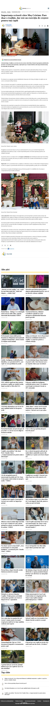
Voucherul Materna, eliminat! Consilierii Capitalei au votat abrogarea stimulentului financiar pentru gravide (36, 314)
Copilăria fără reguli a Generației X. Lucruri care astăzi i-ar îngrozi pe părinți (12, 501)
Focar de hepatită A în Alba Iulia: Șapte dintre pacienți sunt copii (36, 546)
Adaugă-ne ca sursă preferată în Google (12, 59)
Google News (12, 248)
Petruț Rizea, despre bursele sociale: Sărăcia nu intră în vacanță (12, 571)
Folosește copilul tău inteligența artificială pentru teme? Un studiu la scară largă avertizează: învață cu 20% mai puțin (37, 385)
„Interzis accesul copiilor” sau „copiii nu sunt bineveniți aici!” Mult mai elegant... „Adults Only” (12, 291)
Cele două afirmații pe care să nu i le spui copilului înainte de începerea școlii (12, 408)
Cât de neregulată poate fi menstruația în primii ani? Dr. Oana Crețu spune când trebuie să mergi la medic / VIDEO (12, 478)
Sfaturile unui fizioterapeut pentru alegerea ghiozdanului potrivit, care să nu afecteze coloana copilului (37, 291)
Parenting (8, 11)
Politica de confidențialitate (7, 701)
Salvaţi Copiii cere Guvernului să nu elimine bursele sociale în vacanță (37, 619)
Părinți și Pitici (3, 11)
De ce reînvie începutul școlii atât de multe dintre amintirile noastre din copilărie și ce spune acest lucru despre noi (37, 453)
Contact (39, 701)
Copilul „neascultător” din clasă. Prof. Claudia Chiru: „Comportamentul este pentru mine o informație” (12, 453)
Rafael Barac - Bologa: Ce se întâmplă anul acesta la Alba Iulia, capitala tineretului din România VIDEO (12, 313)
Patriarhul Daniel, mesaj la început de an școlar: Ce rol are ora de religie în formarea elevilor (12, 430)
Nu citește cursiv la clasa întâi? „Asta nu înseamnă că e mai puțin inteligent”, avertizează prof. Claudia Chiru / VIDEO (12, 548)
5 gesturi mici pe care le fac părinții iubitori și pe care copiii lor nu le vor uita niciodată (12, 666)
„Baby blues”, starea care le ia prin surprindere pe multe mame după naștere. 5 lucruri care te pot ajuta (36, 408)
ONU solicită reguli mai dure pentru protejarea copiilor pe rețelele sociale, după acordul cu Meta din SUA (12, 384)
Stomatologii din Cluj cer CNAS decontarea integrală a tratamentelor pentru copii (12, 644)
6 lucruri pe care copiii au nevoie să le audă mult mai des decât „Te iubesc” (37, 643)
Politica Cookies (19, 701)
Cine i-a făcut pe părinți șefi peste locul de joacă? (36, 429)
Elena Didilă (9, 24)
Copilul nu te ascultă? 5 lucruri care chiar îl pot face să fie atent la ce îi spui (36, 477)
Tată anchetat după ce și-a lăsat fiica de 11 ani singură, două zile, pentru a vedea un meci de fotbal (37, 501)
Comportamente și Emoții (16, 11)
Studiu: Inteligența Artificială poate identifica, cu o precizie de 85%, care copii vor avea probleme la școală (12, 361)
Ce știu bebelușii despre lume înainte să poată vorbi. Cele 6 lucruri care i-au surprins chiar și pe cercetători (37, 361)
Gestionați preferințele (30, 701)
